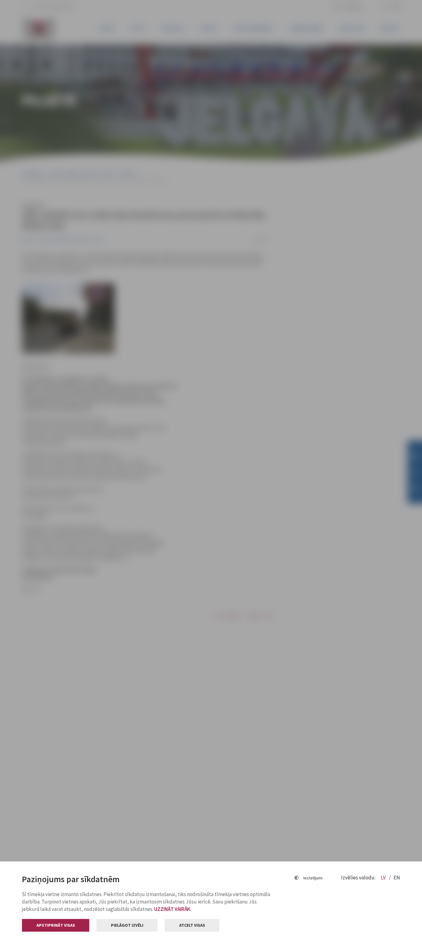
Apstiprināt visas (55, 925)
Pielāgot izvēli (127, 925)
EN (397, 877)
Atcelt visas (192, 925)
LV (384, 877)
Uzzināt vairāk (172, 909)
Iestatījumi (313, 878)
